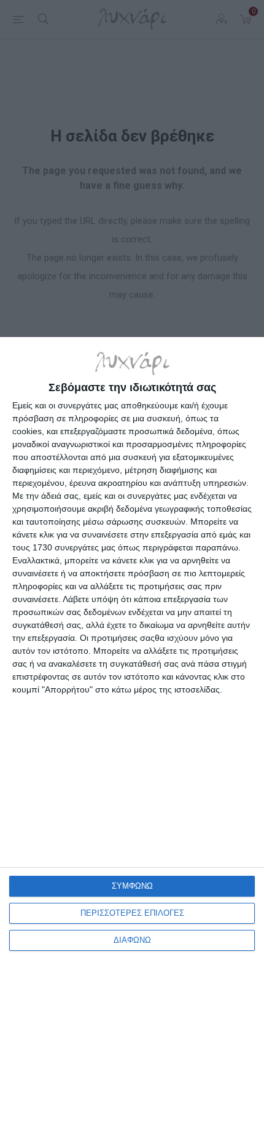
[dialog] (132, 730)
